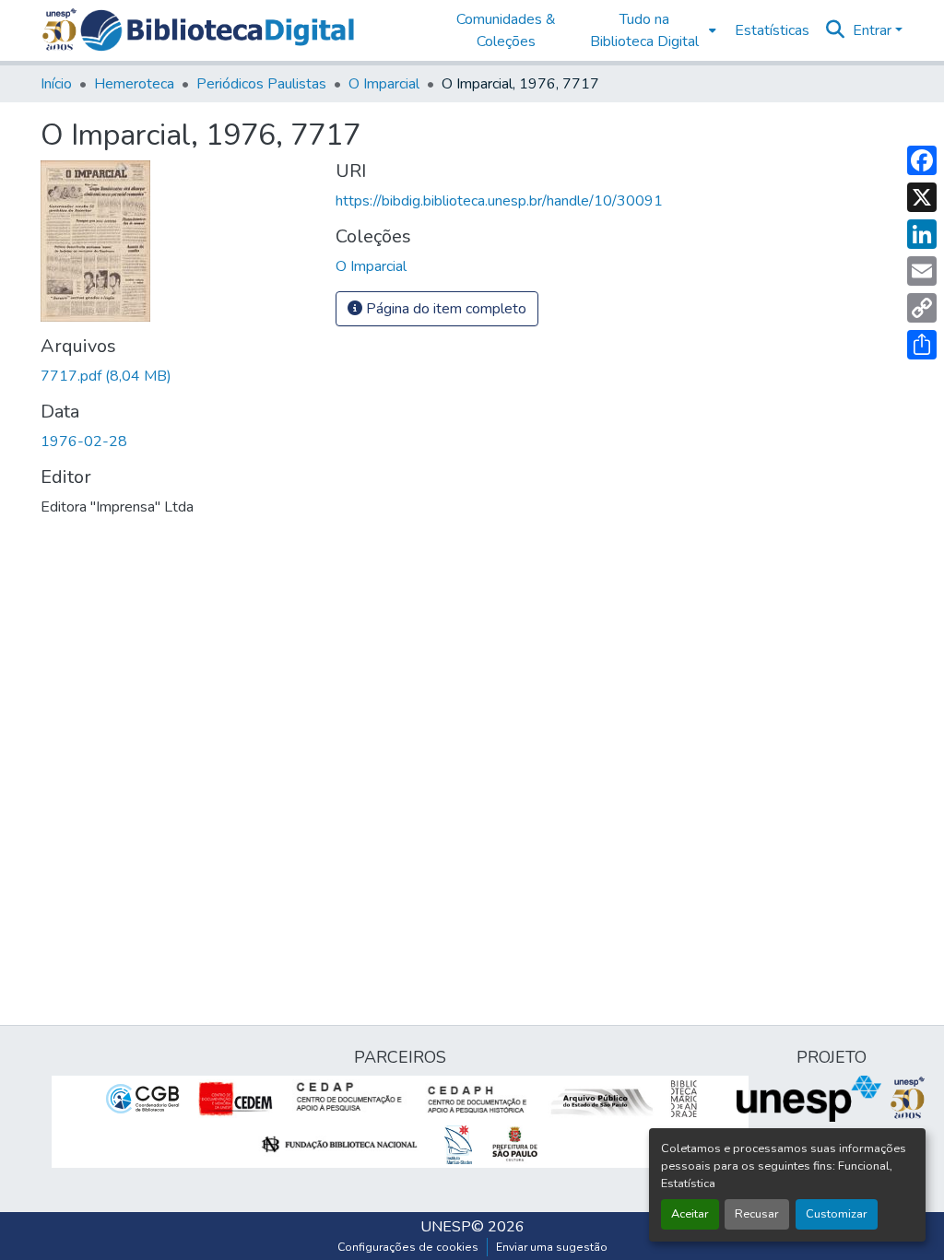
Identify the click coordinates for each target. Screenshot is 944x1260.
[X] (921, 197)
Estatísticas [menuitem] (772, 30)
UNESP (445, 1227)
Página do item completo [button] (444, 309)
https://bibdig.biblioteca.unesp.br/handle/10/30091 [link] (499, 201)
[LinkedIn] (921, 234)
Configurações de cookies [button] (407, 1247)
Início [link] (56, 84)
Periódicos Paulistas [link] (261, 84)
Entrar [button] (874, 30)
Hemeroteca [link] (134, 84)
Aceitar (690, 1214)
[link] (177, 376)
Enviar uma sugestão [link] (552, 1247)
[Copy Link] (921, 307)
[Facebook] (921, 160)
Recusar (757, 1214)
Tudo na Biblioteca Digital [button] (644, 30)
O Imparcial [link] (383, 84)
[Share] (921, 344)
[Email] (921, 271)
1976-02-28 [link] (84, 441)
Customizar (836, 1214)
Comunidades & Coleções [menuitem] (506, 30)
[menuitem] (649, 30)
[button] (217, 30)
